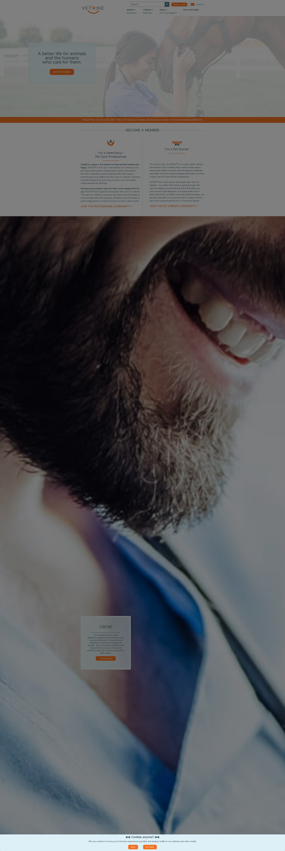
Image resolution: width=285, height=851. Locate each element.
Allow (133, 847)
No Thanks (150, 847)
